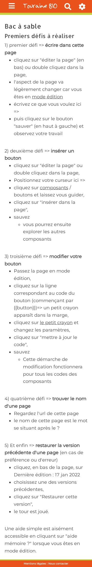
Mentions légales (35, 563)
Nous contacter (58, 563)
